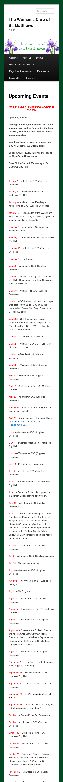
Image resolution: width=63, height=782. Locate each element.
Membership (43, 71)
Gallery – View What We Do (21, 64)
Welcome (13, 57)
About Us (27, 57)
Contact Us (31, 77)
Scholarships (15, 77)
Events (39, 57)
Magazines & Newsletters (20, 71)
